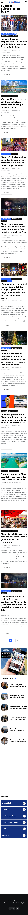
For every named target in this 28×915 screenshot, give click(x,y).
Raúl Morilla (6, 53)
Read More (6, 77)
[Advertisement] (12, 789)
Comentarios (6, 55)
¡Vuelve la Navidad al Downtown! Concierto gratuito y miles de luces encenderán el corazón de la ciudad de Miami (14, 367)
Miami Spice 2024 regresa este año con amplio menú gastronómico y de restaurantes (12, 553)
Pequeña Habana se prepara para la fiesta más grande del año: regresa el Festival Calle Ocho (14, 45)
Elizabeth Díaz (7, 496)
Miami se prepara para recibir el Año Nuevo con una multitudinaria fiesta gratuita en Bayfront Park (14, 235)
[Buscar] (26, 2)
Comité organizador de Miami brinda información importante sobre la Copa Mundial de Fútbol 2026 (13, 428)
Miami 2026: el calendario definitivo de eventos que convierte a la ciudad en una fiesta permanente (13, 166)
